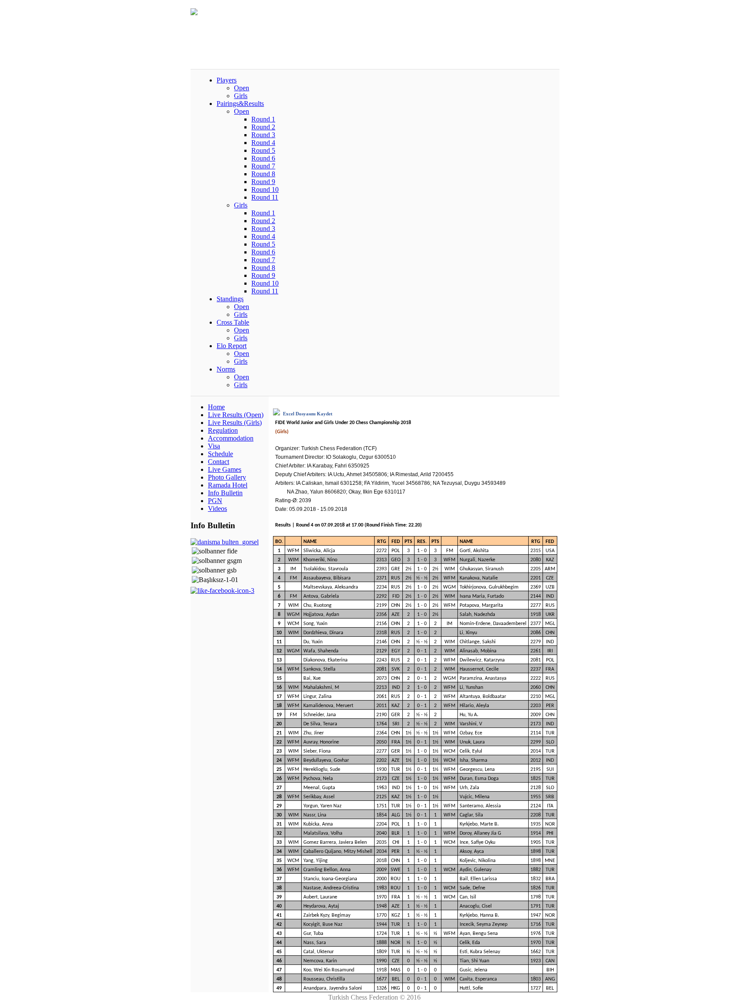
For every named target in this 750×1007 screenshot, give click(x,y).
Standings (230, 299)
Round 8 (263, 174)
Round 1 (263, 119)
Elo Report (232, 345)
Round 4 (263, 142)
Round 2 (263, 127)
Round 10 (265, 189)
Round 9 (263, 181)
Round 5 (263, 150)
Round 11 (264, 197)
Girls (240, 95)
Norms (226, 369)
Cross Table (233, 322)
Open (241, 88)
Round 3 (263, 134)
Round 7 (263, 166)
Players (227, 80)
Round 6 (263, 158)
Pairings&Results (240, 103)
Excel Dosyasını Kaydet (307, 413)
